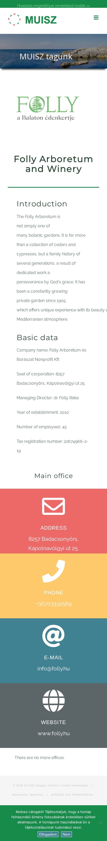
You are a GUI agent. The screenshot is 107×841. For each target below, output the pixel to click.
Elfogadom (48, 834)
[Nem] (100, 823)
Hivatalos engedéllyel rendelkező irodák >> (53, 6)
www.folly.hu (54, 733)
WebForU (37, 794)
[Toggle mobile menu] (96, 17)
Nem (66, 834)
